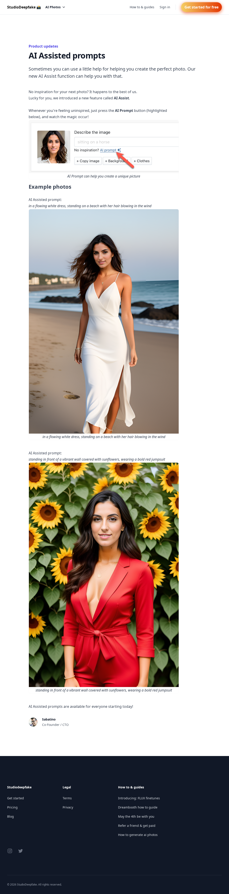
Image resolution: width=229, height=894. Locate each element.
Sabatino (49, 719)
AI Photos (53, 7)
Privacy (68, 807)
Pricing (12, 807)
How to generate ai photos (138, 835)
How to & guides (142, 7)
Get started (15, 798)
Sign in (165, 7)
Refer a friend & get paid (136, 825)
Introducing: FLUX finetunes (139, 798)
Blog (10, 816)
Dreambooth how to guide (137, 807)
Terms (67, 798)
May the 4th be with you (136, 816)
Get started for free (201, 7)
